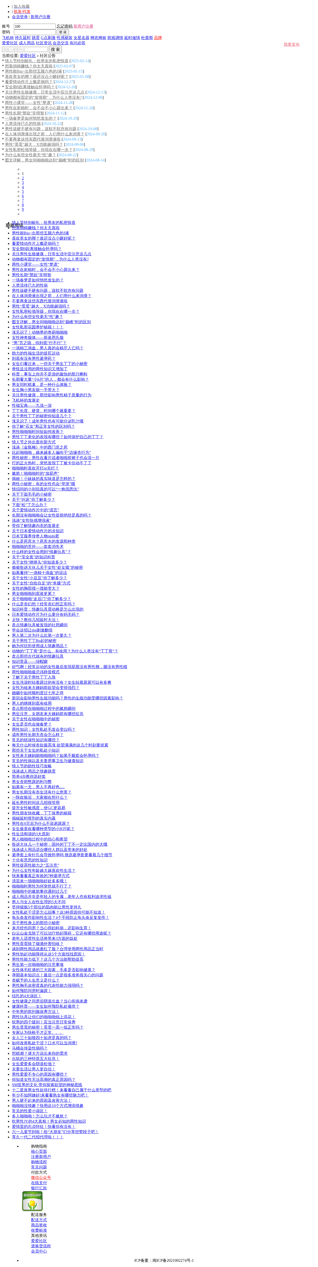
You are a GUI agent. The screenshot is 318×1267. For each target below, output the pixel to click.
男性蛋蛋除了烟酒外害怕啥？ (38, 944)
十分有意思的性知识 (30, 860)
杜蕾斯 (147, 38)
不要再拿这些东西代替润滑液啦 (33, 139)
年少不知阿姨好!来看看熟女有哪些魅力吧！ (50, 1095)
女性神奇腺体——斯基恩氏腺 (38, 337)
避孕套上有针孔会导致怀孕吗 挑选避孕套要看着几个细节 (62, 855)
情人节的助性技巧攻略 (32, 766)
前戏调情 (115, 38)
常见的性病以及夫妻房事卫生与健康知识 (47, 761)
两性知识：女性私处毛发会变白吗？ (44, 729)
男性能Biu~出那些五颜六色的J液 (33, 71)
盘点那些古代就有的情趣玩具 (38, 656)
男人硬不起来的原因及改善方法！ (42, 1100)
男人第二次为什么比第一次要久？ (42, 635)
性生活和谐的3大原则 (31, 834)
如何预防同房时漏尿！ (32, 991)
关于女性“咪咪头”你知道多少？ (39, 562)
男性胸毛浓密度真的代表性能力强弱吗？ (47, 985)
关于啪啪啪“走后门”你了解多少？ (41, 599)
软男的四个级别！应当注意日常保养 (44, 1022)
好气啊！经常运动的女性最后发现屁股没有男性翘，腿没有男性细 (69, 667)
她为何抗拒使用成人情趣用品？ (40, 646)
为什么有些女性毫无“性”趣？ (30, 155)
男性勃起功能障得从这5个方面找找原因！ (48, 954)
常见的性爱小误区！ (30, 1111)
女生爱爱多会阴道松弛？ (34, 1064)
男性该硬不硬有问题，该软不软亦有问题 (41, 129)
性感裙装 (65, 38)
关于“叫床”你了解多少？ (33, 499)
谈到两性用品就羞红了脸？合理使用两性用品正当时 (57, 949)
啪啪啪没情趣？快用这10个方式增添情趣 (47, 1106)
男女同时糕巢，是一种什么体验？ (42, 384)
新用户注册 (40, 17)
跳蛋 (36, 38)
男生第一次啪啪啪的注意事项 (38, 964)
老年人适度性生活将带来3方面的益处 (45, 938)
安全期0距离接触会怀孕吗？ (30, 87)
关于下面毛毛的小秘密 (32, 494)
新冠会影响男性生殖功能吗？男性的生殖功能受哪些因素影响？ (67, 698)
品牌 (158, 38)
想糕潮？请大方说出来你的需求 (40, 1053)
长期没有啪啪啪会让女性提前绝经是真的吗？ (51, 515)
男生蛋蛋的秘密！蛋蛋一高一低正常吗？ (47, 1027)
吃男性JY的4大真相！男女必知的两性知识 (49, 1121)
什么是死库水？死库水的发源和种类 (44, 541)
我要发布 (292, 44)
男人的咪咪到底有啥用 (32, 703)
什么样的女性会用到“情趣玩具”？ (41, 552)
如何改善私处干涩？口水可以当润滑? (44, 1043)
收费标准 (39, 1230)
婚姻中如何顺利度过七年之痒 (38, 693)
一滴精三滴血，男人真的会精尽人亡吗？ (47, 348)
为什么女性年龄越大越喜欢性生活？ (44, 870)
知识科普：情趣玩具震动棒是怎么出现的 (47, 609)
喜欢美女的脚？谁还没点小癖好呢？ (37, 76)
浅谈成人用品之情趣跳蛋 (34, 771)
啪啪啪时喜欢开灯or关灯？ (35, 468)
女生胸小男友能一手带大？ (36, 390)
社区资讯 (44, 43)
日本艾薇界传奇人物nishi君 (35, 536)
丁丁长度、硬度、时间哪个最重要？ (44, 411)
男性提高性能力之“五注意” (35, 865)
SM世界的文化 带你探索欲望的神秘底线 (47, 1085)
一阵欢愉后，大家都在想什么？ (40, 797)
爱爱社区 (10, 43)
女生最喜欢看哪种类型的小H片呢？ (43, 829)
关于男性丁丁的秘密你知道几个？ (42, 416)
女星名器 (81, 38)
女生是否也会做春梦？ (32, 724)
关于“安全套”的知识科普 (33, 557)
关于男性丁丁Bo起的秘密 (34, 640)
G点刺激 (48, 38)
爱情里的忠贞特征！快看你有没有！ (44, 1126)
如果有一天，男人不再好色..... (38, 787)
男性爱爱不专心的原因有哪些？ (40, 1074)
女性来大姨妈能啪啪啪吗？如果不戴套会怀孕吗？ (55, 755)
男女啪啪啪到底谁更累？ (34, 593)
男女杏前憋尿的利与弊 (32, 782)
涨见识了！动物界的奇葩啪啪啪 (40, 332)
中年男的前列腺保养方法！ (36, 1011)
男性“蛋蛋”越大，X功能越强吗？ (34, 144)
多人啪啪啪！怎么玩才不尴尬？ (40, 1116)
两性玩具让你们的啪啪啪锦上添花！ (44, 1017)
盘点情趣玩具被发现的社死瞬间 (40, 625)
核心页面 (39, 1151)
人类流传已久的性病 (23, 123)
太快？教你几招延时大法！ (36, 620)
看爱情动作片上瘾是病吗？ (29, 82)
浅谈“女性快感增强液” (31, 520)
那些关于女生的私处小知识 (36, 750)
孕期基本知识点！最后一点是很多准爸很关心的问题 (57, 975)
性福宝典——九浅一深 (32, 405)
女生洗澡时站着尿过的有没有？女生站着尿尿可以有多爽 (61, 682)
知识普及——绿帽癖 (30, 661)
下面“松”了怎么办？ (29, 505)
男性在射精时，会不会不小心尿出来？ (39, 108)
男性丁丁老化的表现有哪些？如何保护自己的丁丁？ (57, 437)
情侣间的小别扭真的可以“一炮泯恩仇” (45, 489)
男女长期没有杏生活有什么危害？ (42, 792)
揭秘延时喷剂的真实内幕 (34, 818)
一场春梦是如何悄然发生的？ (31, 118)
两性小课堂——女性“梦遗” (28, 103)
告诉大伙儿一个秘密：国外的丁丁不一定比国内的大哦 (59, 844)
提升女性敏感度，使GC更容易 (38, 808)
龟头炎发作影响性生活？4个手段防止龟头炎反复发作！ (60, 917)
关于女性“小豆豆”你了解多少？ (39, 578)
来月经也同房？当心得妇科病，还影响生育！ (51, 928)
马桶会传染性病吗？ (30, 1048)
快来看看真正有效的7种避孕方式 (41, 876)
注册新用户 (41, 1157)
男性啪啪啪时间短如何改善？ (38, 431)
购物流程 (39, 1162)
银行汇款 (39, 1188)
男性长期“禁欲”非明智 (24, 113)
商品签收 (39, 1225)
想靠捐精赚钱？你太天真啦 (29, 66)
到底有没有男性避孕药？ (34, 358)
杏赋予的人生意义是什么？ (36, 980)
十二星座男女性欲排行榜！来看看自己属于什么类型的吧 (61, 1090)
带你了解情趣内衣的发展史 (36, 526)
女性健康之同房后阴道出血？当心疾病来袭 (49, 1001)
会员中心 (39, 1251)
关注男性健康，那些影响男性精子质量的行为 (51, 395)
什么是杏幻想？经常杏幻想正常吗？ (44, 604)
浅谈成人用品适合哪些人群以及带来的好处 (49, 849)
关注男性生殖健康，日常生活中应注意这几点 (44, 92)
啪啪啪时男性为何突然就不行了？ (42, 886)
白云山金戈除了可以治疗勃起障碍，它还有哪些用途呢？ (61, 933)
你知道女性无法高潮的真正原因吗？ (44, 1079)
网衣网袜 (98, 38)
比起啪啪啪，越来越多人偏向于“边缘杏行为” (51, 452)
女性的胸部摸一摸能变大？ (36, 588)
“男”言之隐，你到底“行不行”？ (39, 343)
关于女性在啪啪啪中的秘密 (36, 719)
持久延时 (23, 38)
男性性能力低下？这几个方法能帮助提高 (47, 959)
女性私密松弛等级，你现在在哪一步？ (39, 150)
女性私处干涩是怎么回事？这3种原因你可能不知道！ (58, 912)
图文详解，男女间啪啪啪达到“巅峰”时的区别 (44, 160)
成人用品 (27, 43)
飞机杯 (8, 38)
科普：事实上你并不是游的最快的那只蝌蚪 (49, 374)
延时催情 (132, 38)
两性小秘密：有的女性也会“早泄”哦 (43, 484)
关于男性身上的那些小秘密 (36, 923)
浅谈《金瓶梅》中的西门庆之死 (40, 447)
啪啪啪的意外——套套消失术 (38, 546)
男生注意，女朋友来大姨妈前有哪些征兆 (47, 714)
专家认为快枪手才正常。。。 (38, 1032)
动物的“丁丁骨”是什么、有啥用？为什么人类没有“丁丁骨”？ (65, 651)
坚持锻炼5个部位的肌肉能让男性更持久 (46, 907)
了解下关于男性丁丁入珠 (34, 677)
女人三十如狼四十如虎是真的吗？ (42, 1038)
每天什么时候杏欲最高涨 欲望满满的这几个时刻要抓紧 (60, 745)
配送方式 (39, 1220)
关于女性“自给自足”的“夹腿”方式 (41, 583)
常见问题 (39, 1167)
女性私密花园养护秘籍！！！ (38, 327)
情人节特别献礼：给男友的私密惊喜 (37, 61)
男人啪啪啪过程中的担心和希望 (40, 839)
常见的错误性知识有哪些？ (36, 740)
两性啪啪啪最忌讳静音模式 (36, 672)
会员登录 (20, 17)
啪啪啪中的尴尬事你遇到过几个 (40, 891)
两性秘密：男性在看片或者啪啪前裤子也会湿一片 (55, 458)
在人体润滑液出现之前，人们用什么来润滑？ (44, 134)
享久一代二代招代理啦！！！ (38, 1137)
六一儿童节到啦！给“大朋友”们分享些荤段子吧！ (55, 1132)
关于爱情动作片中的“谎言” (35, 510)
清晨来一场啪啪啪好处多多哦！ (40, 881)
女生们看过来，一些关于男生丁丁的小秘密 (49, 364)
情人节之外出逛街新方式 (34, 442)
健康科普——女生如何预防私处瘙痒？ (46, 1006)
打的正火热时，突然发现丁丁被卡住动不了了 (51, 463)
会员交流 (61, 43)
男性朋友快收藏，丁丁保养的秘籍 (42, 813)
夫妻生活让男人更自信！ (34, 1069)
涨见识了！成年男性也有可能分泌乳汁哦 (47, 421)
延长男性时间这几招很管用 (36, 802)
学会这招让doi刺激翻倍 (32, 630)
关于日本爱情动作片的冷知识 (38, 531)
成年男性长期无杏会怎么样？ (38, 735)
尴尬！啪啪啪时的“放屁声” (35, 473)
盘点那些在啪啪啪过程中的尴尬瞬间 (44, 708)
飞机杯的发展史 (26, 400)
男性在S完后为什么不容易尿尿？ (41, 823)
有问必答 (77, 43)
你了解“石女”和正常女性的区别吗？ (43, 426)
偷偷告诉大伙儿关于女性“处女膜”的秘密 (47, 567)
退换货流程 (41, 1246)
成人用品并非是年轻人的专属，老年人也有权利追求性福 (61, 897)
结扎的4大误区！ (27, 996)
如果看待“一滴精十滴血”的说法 (39, 573)
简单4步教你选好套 (29, 776)
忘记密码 (65, 26)
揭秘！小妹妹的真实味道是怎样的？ (44, 478)
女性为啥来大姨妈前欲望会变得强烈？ (46, 688)
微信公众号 (41, 1177)
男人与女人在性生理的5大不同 (39, 902)
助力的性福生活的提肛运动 (36, 353)
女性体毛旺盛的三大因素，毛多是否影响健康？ (53, 970)
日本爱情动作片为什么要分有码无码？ (46, 614)
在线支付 (39, 1183)
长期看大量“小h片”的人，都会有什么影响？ (50, 379)
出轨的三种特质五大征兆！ (36, 1058)
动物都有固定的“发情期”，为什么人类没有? (43, 97)
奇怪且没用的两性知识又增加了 (40, 369)
